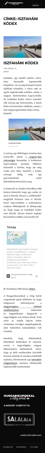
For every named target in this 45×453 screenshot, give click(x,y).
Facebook (8, 447)
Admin (6, 71)
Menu (35, 5)
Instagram (21, 447)
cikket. (32, 289)
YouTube (34, 447)
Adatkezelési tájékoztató (30, 435)
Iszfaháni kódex (21, 63)
